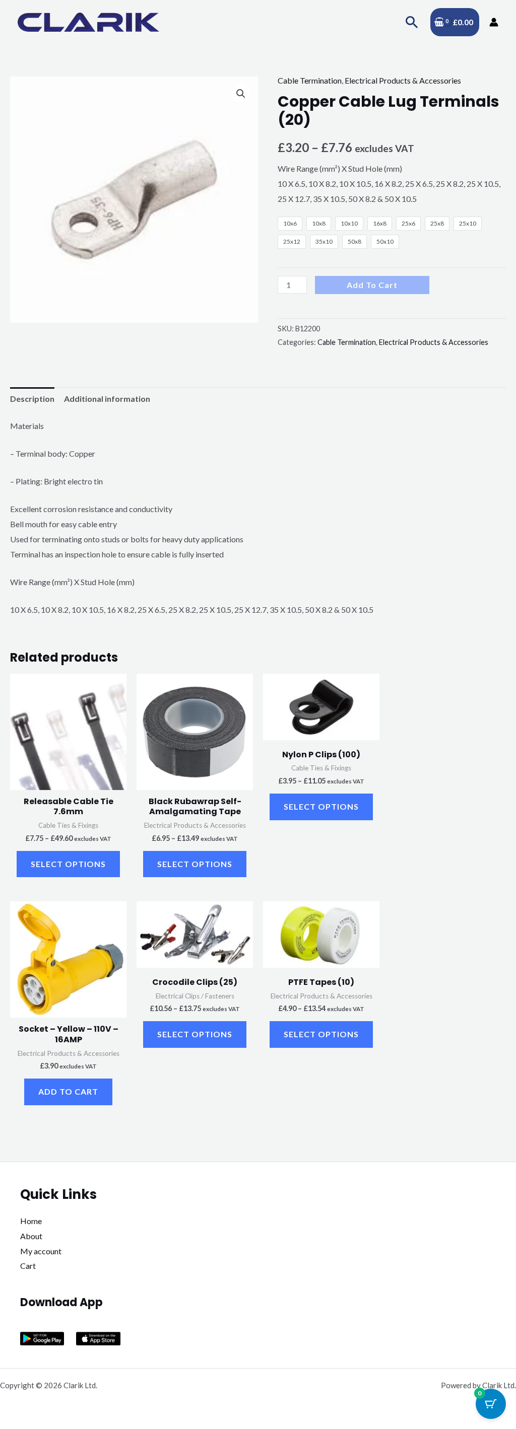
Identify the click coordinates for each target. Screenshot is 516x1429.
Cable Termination (310, 80)
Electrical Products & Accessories (403, 80)
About (31, 1236)
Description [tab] (32, 398)
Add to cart (372, 285)
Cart (28, 1265)
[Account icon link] (493, 22)
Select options (68, 864)
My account (40, 1251)
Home (31, 1221)
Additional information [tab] (107, 398)
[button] (412, 22)
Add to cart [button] (68, 1091)
